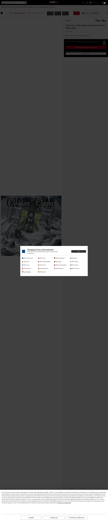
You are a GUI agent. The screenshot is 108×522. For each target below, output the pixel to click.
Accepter (31, 517)
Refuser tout (54, 517)
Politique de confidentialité (64, 503)
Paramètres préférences (77, 518)
